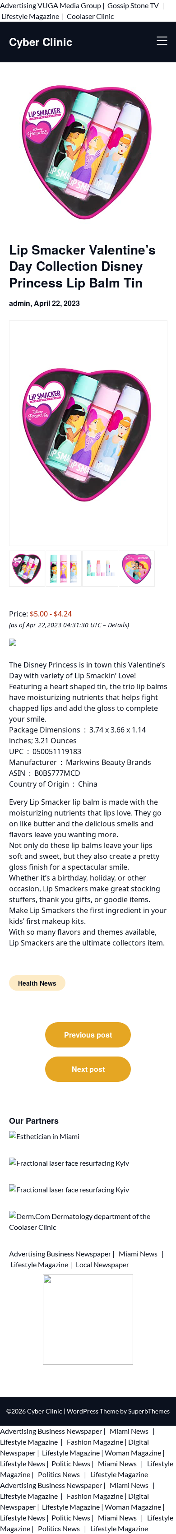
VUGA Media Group (69, 5)
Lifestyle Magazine (30, 16)
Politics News (59, 1474)
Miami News (138, 1253)
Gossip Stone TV (133, 5)
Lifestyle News (22, 1463)
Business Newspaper (78, 1253)
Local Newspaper (102, 1264)
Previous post (88, 1034)
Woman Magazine (133, 1452)
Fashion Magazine (95, 1441)
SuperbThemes (149, 1411)
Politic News (70, 1463)
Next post (88, 1069)
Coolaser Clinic (90, 16)
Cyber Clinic (40, 42)
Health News (37, 982)
